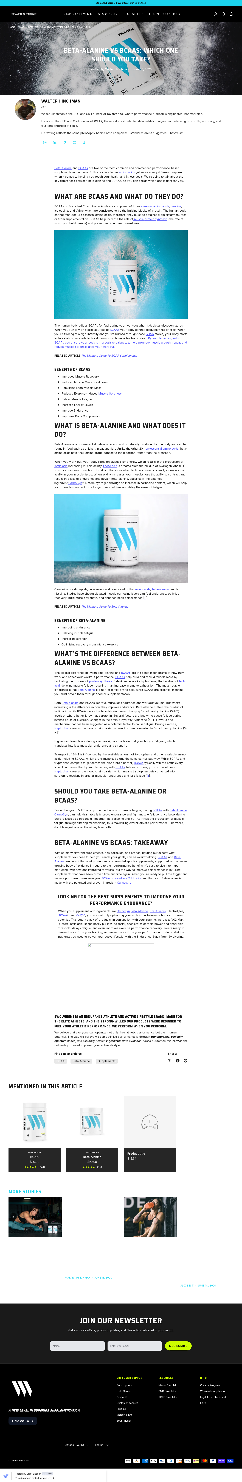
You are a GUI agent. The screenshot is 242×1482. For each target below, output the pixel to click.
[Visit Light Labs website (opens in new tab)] (5, 1476)
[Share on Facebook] (178, 1061)
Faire (203, 1402)
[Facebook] (64, 142)
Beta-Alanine (63, 168)
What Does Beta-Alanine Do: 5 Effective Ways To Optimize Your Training (90, 1204)
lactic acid (60, 466)
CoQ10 (80, 915)
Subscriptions (125, 1385)
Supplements (107, 1061)
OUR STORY (172, 14)
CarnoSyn (75, 483)
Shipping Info (124, 1414)
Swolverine (23, 1460)
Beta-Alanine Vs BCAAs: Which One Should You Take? (59, 26)
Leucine (176, 206)
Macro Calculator (168, 1385)
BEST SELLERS (134, 14)
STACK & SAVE (108, 14)
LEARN (154, 14)
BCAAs (83, 168)
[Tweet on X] (170, 1061)
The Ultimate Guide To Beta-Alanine (104, 606)
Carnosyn (123, 911)
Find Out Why (22, 1420)
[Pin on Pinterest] (185, 1061)
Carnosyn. (124, 882)
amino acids (127, 172)
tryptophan (61, 728)
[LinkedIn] (54, 142)
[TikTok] (84, 142)
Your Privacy (124, 1420)
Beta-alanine (70, 703)
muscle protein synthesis (150, 219)
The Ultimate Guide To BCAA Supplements (109, 355)
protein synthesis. (101, 681)
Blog (21, 26)
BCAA (150, 334)
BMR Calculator (167, 1391)
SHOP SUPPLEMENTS (78, 14)
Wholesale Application (213, 1391)
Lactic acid (110, 466)
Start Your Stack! (138, 3)
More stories (25, 1191)
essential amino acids (155, 206)
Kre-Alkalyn (158, 911)
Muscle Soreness (110, 393)
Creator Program (210, 1385)
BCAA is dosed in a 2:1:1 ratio (121, 878)
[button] (231, 14)
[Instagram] (44, 142)
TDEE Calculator (168, 1397)
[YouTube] (74, 142)
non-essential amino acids (161, 448)
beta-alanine (160, 589)
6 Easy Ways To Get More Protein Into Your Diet (202, 1202)
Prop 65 (121, 1408)
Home (12, 26)
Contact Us (123, 1397)
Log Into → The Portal (213, 1397)
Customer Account (127, 1402)
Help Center (124, 1391)
